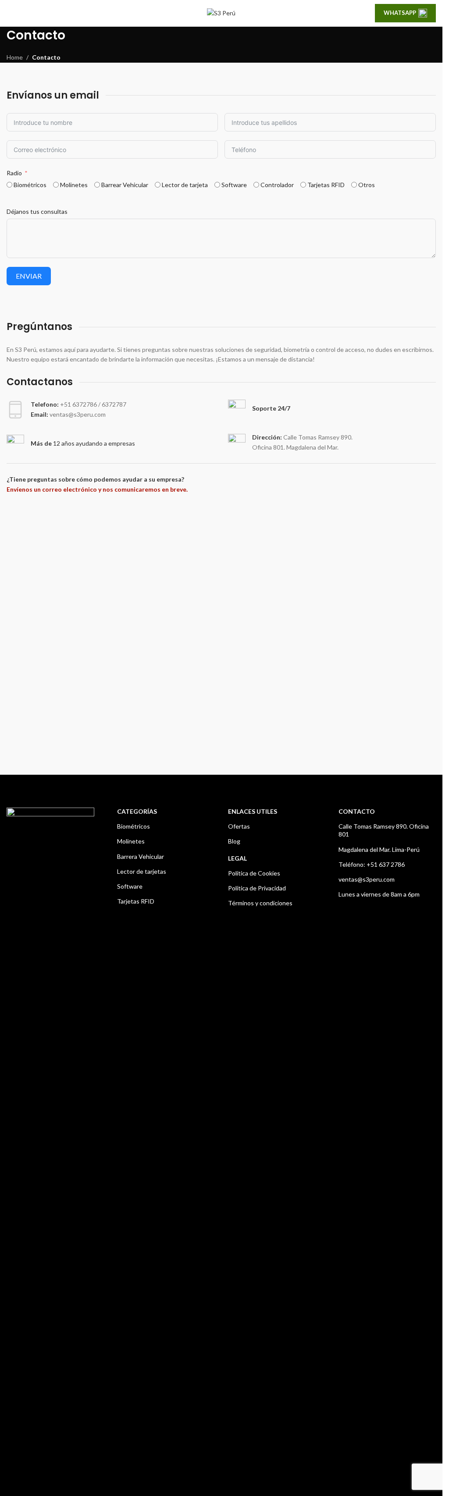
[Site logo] (221, 12)
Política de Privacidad (257, 888)
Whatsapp (400, 12)
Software (130, 886)
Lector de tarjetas (141, 871)
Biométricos (133, 826)
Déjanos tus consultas (37, 211)
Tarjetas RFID (135, 901)
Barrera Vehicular (140, 856)
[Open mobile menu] (10, 13)
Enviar (29, 276)
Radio (14, 173)
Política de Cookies (254, 873)
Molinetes (131, 841)
